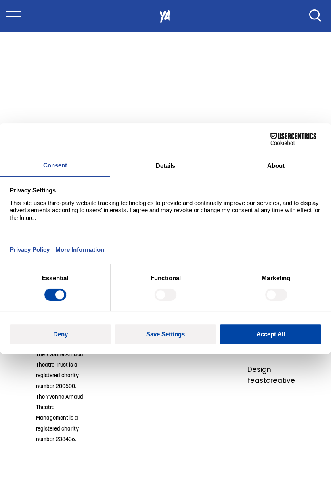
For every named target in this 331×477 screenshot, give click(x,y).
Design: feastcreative (271, 375)
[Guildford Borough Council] (214, 364)
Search (315, 15)
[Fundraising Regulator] (157, 364)
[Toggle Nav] (13, 16)
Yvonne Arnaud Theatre (165, 16)
